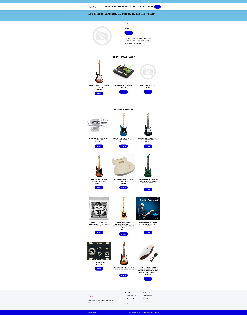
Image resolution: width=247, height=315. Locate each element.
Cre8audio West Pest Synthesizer (123, 85)
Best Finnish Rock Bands (124, 7)
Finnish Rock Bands (110, 7)
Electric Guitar (134, 23)
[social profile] (94, 2)
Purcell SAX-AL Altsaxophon (147, 85)
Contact (150, 7)
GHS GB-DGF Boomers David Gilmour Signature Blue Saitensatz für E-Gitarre (148, 224)
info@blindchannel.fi (154, 1)
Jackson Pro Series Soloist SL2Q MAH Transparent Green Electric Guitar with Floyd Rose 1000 (148, 181)
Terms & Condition (141, 312)
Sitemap (157, 312)
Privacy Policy (150, 312)
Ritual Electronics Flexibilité (99, 262)
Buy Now (128, 32)
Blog (144, 7)
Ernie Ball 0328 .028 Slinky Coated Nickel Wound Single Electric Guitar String (99, 224)
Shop (157, 6)
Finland (147, 1)
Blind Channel (137, 7)
